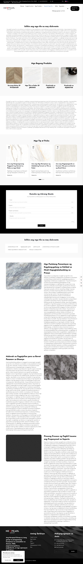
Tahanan (22, 6)
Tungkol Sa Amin (29, 6)
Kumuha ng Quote (74, 8)
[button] (40, 179)
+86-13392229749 (43, 1)
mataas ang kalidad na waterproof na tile (17, 249)
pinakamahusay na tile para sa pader (51, 247)
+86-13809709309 (60, 545)
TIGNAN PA (9, 175)
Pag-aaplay (61, 6)
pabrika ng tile (36, 247)
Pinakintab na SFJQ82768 (69, 86)
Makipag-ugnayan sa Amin (58, 11)
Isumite (41, 225)
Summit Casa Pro (48, 6)
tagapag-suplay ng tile (26, 247)
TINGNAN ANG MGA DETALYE (14, 75)
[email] (81, 285)
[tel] (81, 279)
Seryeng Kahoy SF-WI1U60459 (14, 86)
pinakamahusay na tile (13, 247)
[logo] (9, 8)
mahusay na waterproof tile (35, 249)
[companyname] (12, 531)
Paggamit (32, 543)
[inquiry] (81, 277)
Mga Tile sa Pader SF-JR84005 (32, 86)
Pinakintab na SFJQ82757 (50, 86)
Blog (31, 547)
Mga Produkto (38, 6)
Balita (56, 6)
